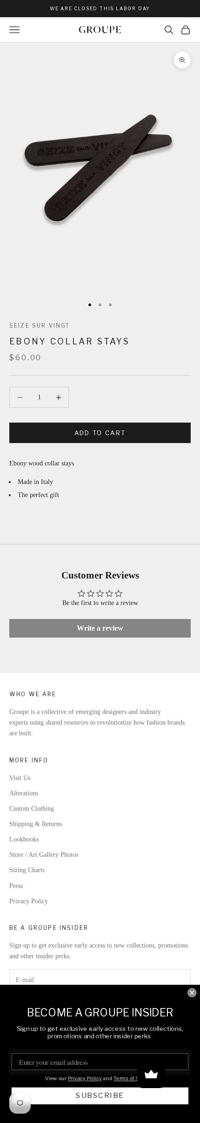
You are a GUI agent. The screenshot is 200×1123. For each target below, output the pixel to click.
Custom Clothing (31, 808)
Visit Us (19, 777)
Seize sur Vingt (39, 325)
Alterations (23, 793)
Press (16, 885)
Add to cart (100, 433)
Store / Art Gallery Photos (43, 854)
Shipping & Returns (35, 823)
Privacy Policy (28, 901)
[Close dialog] (191, 992)
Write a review (100, 628)
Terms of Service (133, 1079)
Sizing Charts (27, 870)
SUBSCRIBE (100, 1095)
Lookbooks (24, 839)
